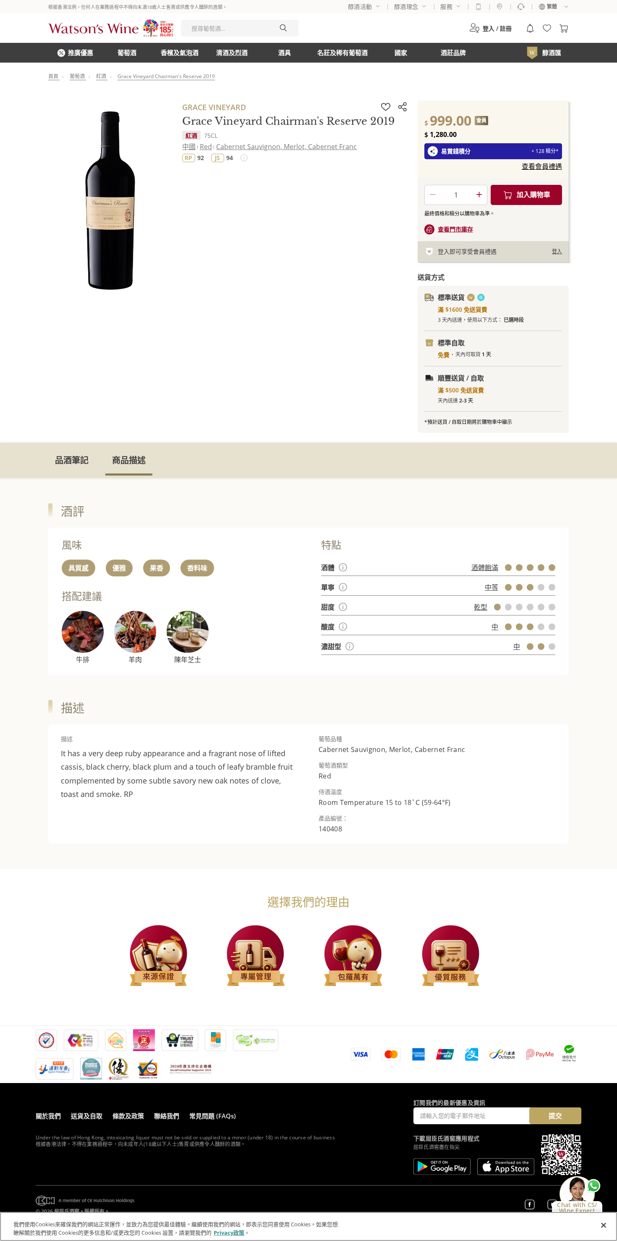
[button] (490, 28)
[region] (308, 1226)
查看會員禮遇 (542, 166)
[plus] (479, 195)
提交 (555, 1115)
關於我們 (48, 1116)
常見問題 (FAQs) (212, 1116)
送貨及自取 (86, 1116)
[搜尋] (283, 28)
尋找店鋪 (499, 7)
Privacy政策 (229, 1232)
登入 (557, 251)
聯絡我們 (166, 1116)
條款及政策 (128, 1116)
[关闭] (603, 1225)
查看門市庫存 (455, 229)
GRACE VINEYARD (214, 107)
